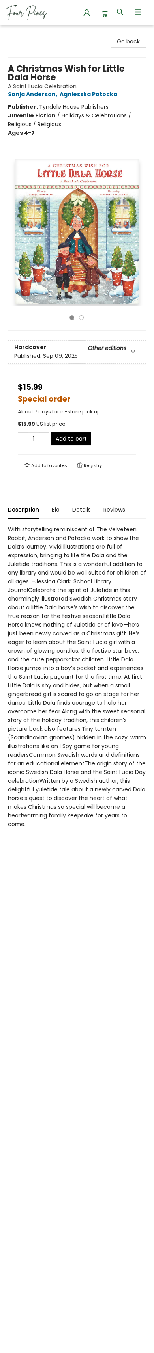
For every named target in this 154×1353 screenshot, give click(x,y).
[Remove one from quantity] (23, 438)
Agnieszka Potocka (88, 94)
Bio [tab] (56, 510)
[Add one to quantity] (44, 438)
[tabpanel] (77, 686)
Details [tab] (81, 510)
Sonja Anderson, (33, 94)
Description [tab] (23, 510)
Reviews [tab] (114, 510)
